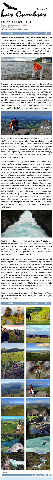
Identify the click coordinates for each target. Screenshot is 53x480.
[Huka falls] (26, 237)
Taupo (26, 29)
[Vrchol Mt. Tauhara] (26, 134)
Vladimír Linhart (8, 26)
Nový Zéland (19, 29)
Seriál (10, 33)
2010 (6, 29)
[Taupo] (26, 80)
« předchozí (33, 33)
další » (46, 33)
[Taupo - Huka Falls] (12, 316)
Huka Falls (12, 29)
